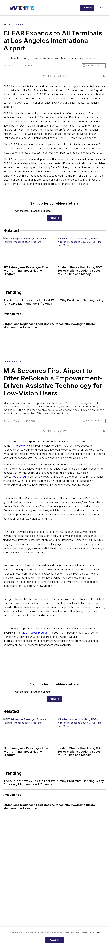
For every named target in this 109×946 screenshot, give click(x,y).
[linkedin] (49, 76)
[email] (64, 76)
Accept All (54, 940)
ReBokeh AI (19, 476)
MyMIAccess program (34, 632)
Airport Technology (14, 24)
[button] (5, 8)
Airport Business (12, 362)
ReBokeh (20, 445)
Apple (76, 457)
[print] (104, 76)
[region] (54, 936)
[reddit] (59, 76)
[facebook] (44, 76)
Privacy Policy (95, 932)
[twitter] (54, 76)
